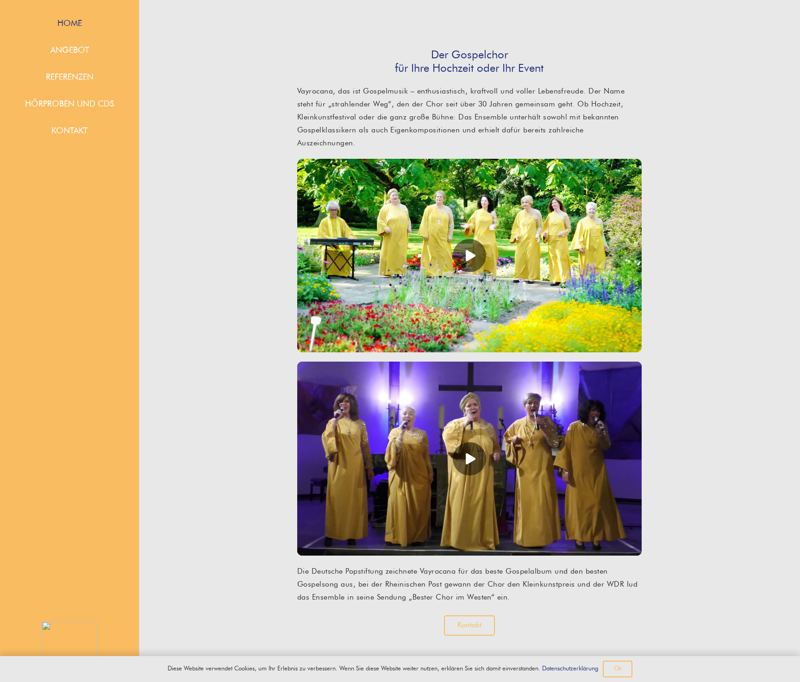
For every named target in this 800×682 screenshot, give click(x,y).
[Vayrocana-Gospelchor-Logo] (469, 20)
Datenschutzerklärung (570, 669)
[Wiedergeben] (469, 255)
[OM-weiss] (69, 649)
